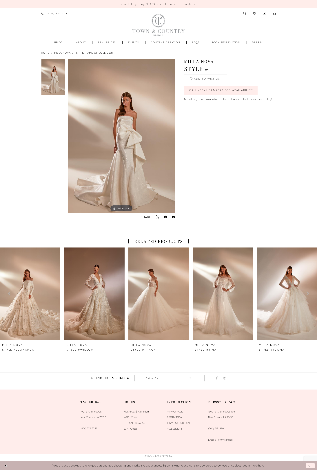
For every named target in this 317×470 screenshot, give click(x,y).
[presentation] (30, 293)
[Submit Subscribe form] (190, 378)
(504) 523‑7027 (89, 428)
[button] (274, 13)
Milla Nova (62, 52)
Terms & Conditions (179, 422)
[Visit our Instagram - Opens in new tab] (224, 378)
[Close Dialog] (5, 465)
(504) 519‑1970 (216, 428)
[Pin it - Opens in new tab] (165, 217)
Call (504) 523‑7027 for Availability (221, 90)
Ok (310, 465)
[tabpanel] (53, 78)
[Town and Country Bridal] (158, 25)
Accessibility (174, 428)
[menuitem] (59, 42)
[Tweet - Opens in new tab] (157, 217)
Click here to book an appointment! (174, 4)
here (261, 465)
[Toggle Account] (264, 13)
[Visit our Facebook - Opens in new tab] (216, 378)
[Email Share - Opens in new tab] (173, 217)
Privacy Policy (176, 411)
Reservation (174, 417)
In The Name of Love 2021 (94, 52)
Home (45, 52)
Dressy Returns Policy (220, 439)
